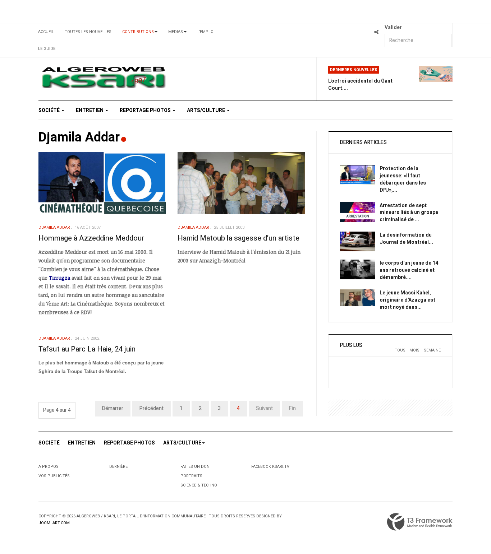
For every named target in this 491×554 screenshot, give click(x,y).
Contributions (138, 32)
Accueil (46, 32)
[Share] (376, 31)
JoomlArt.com (54, 523)
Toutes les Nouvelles (88, 32)
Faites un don (195, 467)
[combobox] (418, 40)
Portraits (191, 476)
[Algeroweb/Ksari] (103, 77)
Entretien (90, 110)
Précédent (151, 408)
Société (49, 110)
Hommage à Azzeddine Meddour (91, 238)
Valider (393, 27)
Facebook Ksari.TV (270, 467)
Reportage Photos (146, 110)
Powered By (420, 522)
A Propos (48, 467)
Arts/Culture (206, 110)
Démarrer (112, 408)
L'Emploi (206, 32)
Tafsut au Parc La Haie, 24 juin (87, 349)
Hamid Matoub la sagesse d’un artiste (238, 238)
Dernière (118, 467)
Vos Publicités (54, 476)
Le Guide (46, 49)
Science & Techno (198, 485)
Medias (175, 32)
